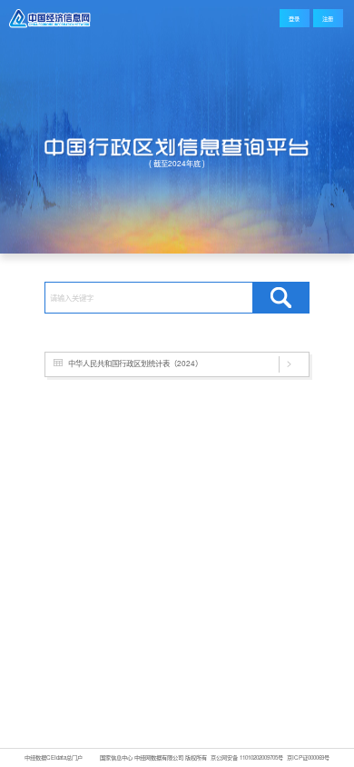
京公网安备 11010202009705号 (247, 757)
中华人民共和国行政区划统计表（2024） (135, 362)
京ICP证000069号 (308, 757)
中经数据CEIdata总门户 (54, 757)
